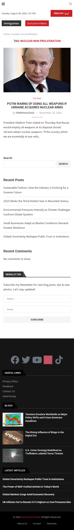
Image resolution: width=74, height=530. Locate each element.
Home (6, 34)
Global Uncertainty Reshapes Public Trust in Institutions (36, 236)
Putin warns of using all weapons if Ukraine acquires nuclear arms (37, 105)
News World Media (30, 517)
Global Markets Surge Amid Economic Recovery (28, 494)
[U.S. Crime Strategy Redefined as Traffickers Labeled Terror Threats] (13, 455)
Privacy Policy (10, 381)
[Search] (70, 4)
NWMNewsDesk (25, 112)
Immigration (11, 23)
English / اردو (61, 13)
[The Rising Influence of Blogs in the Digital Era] (13, 437)
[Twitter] (26, 360)
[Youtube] (37, 360)
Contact (37, 523)
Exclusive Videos (37, 23)
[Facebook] (15, 360)
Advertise (51, 523)
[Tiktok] (59, 360)
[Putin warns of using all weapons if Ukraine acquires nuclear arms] (37, 70)
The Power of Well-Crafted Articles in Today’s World (31, 486)
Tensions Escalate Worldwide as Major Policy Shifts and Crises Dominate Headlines (46, 417)
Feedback (8, 386)
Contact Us (9, 391)
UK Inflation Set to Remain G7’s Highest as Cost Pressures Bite (37, 502)
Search (7, 158)
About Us (22, 523)
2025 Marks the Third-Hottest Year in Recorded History (35, 201)
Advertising (9, 396)
